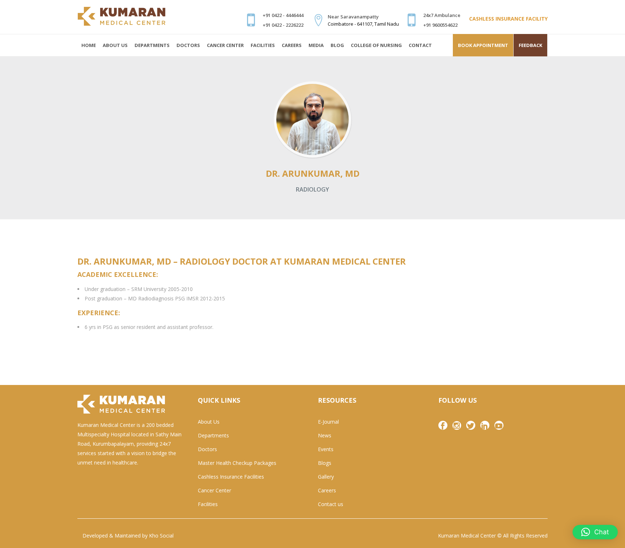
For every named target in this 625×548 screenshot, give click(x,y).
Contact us (330, 504)
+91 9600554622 (440, 25)
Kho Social (161, 535)
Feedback (530, 45)
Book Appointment (483, 45)
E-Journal (328, 421)
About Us (209, 421)
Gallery (326, 476)
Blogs (324, 462)
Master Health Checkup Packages (237, 462)
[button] (595, 532)
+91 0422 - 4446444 (283, 15)
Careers (327, 490)
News (324, 435)
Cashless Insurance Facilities (231, 476)
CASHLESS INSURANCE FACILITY (508, 18)
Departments (213, 435)
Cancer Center (214, 490)
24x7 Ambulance (441, 15)
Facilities (208, 504)
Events (325, 449)
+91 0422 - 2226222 (283, 25)
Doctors (207, 449)
